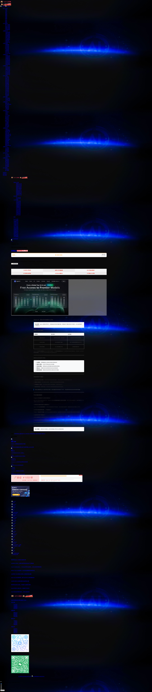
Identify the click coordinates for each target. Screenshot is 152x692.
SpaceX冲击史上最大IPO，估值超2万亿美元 (20, 588)
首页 (12, 238)
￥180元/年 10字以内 (27, 270)
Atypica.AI (16, 465)
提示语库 (23, 474)
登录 (14, 216)
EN (24, 433)
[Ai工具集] (19, 178)
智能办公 (43, 433)
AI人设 (12, 465)
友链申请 (13, 600)
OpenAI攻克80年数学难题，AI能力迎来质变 (20, 591)
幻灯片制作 (22, 456)
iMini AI (14, 456)
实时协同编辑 (38, 433)
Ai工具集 (20, 676)
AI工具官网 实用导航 (27, 273)
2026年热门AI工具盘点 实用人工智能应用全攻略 (21, 573)
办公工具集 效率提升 (91, 270)
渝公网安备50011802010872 (38, 676)
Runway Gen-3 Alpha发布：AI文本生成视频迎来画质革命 (23, 570)
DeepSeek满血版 (16, 447)
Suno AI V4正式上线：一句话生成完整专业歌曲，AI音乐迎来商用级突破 (26, 566)
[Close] (0, 681)
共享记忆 (27, 433)
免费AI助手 (21, 447)
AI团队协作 (21, 433)
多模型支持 (18, 456)
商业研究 (21, 465)
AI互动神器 (13, 474)
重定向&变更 (4, 685)
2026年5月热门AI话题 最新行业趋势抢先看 (20, 581)
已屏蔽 (3, 686)
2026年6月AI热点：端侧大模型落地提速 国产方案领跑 (22, 563)
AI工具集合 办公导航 (91, 273)
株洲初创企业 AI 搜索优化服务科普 (18, 559)
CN (12, 447)
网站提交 (17, 600)
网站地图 (21, 600)
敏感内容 (4, 687)
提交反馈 (2, 690)
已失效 (3, 683)
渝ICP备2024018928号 (26, 676)
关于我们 (24, 600)
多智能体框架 (32, 433)
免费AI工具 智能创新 (59, 270)
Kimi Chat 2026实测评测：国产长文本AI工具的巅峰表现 (22, 577)
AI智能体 (18, 474)
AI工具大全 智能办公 (59, 273)
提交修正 (4, 688)
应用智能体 (15, 238)
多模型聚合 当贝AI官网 (29, 447)
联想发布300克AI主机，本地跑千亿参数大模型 (21, 584)
